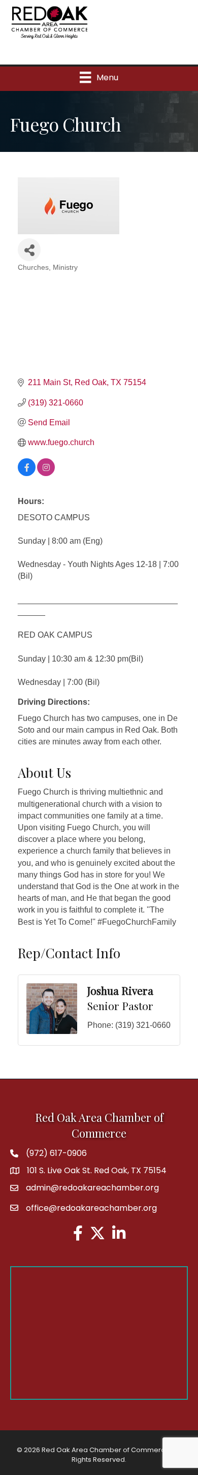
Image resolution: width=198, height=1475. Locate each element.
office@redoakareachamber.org (91, 1208)
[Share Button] (29, 249)
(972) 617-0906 (56, 1153)
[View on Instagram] (46, 473)
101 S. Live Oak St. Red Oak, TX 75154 (97, 1170)
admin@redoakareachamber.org (92, 1188)
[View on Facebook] (27, 473)
